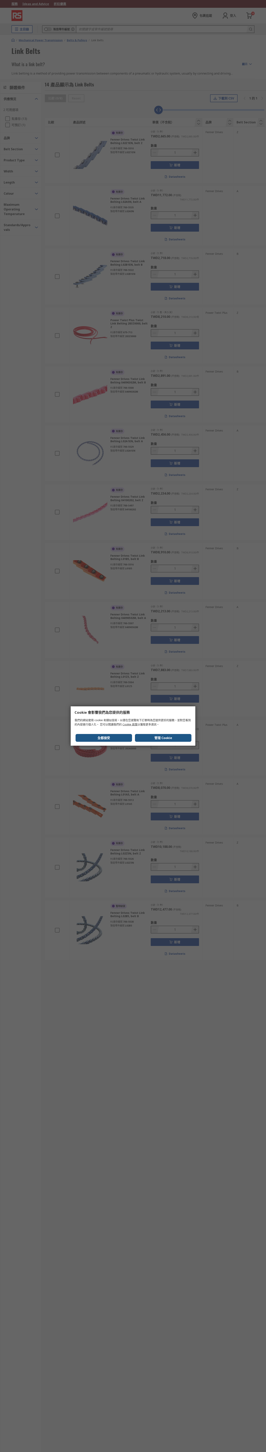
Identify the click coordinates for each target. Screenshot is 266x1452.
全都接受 (104, 738)
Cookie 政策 (129, 724)
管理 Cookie (163, 738)
